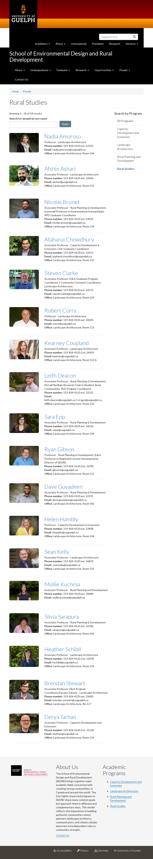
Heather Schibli (62, 649)
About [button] (62, 45)
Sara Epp (54, 416)
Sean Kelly (56, 551)
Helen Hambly (61, 519)
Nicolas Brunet (62, 201)
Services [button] (133, 45)
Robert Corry (60, 310)
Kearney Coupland (66, 342)
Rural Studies (130, 170)
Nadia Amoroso (62, 136)
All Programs (125, 121)
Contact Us (21, 79)
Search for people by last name (28, 118)
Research (116, 45)
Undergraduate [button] (39, 70)
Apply (65, 123)
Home (15, 91)
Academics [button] (44, 45)
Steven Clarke (61, 273)
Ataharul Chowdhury (69, 239)
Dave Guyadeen (63, 486)
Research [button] (81, 70)
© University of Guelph (127, 850)
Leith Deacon (60, 375)
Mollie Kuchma (62, 584)
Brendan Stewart (64, 683)
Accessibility (65, 852)
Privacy (85, 852)
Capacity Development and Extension (128, 133)
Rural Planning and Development (128, 158)
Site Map (104, 852)
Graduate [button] (62, 70)
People (27, 91)
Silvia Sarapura (61, 616)
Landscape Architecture (125, 146)
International (78, 43)
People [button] (123, 70)
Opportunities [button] (103, 70)
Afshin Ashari (60, 168)
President (98, 43)
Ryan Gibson (59, 449)
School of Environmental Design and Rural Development (60, 56)
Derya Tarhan (60, 716)
